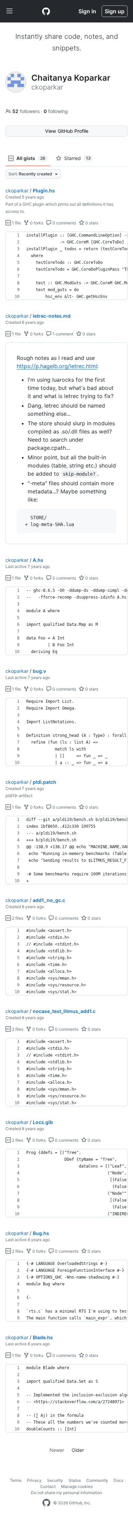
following (56, 111)
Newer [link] (56, 1450)
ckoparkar (16, 190)
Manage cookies (77, 1486)
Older (78, 1450)
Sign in (87, 11)
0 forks (36, 222)
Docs (118, 1480)
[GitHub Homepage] (46, 1503)
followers (26, 111)
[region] (66, 266)
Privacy (34, 1480)
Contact (48, 1486)
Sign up (114, 11)
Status (75, 1480)
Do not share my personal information (66, 1492)
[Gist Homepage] (46, 11)
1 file (16, 222)
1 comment (62, 333)
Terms (15, 1480)
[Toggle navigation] (9, 11)
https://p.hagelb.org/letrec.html (57, 366)
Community (97, 1480)
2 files (17, 918)
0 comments (63, 222)
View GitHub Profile (66, 131)
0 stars (91, 222)
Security (55, 1480)
